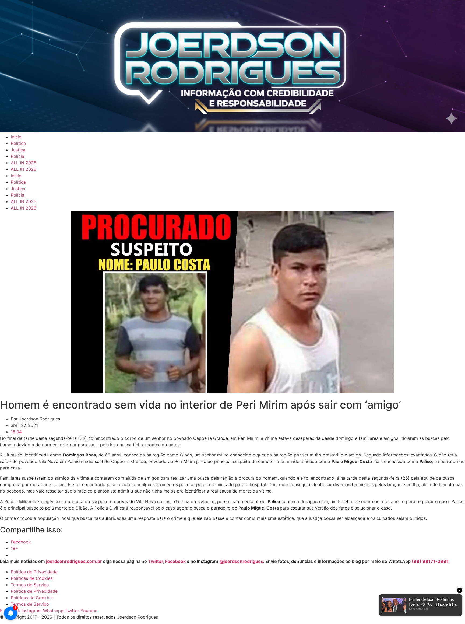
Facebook (175, 561)
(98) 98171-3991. (431, 561)
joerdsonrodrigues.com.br (73, 561)
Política (18, 143)
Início (16, 137)
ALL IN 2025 (23, 162)
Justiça (18, 149)
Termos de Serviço (30, 584)
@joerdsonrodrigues (241, 561)
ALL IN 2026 (23, 169)
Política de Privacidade (34, 571)
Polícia (17, 156)
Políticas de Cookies (31, 578)
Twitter (155, 561)
